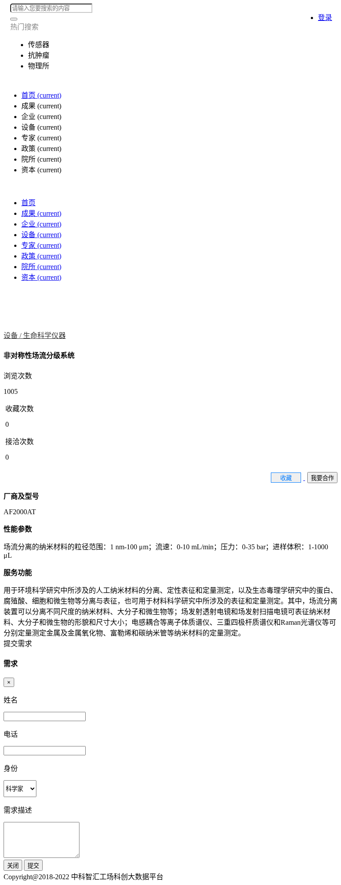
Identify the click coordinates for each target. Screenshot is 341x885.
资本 (41, 277)
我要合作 (322, 478)
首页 (41, 95)
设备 (41, 234)
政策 (41, 256)
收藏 (286, 478)
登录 (325, 17)
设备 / (13, 335)
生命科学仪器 (44, 335)
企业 (41, 224)
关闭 (13, 865)
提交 (33, 865)
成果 (41, 213)
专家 (41, 245)
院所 (41, 266)
